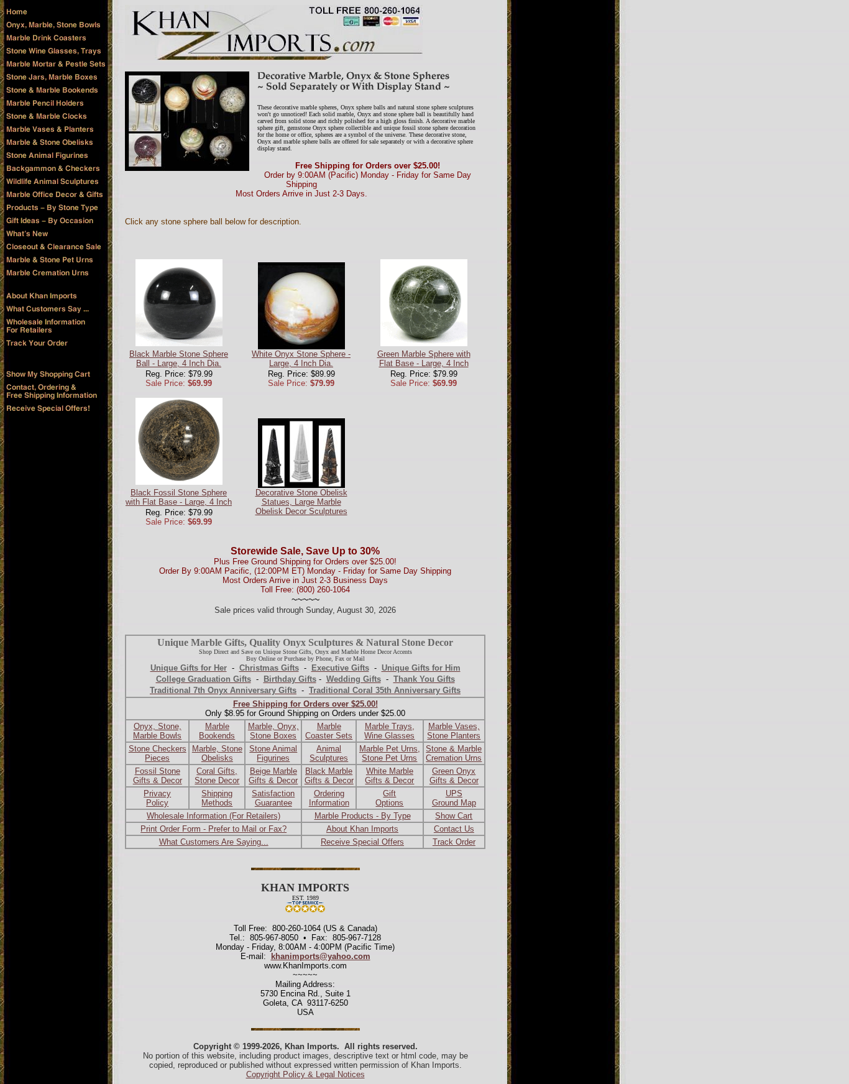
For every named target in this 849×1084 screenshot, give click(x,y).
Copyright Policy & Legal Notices (305, 1074)
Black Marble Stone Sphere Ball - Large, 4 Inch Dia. (178, 358)
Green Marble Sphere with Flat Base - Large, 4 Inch (423, 358)
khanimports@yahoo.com (320, 956)
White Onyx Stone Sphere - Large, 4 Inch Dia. (301, 358)
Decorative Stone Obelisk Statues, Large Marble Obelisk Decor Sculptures (301, 502)
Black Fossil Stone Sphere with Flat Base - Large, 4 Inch (179, 497)
